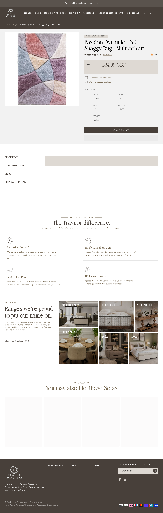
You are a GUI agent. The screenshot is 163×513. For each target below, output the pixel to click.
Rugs (15, 24)
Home (7, 24)
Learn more (93, 3)
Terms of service (36, 502)
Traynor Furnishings (16, 505)
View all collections (17, 341)
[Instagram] (125, 479)
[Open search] (145, 13)
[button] (121, 138)
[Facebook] (119, 479)
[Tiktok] (130, 479)
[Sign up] (155, 471)
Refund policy (10, 502)
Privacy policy (22, 502)
